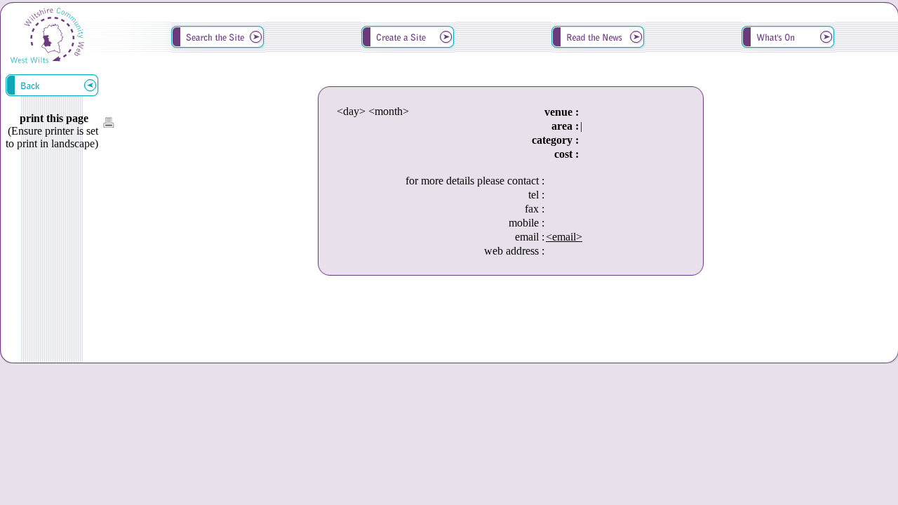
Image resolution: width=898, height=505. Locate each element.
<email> (564, 237)
